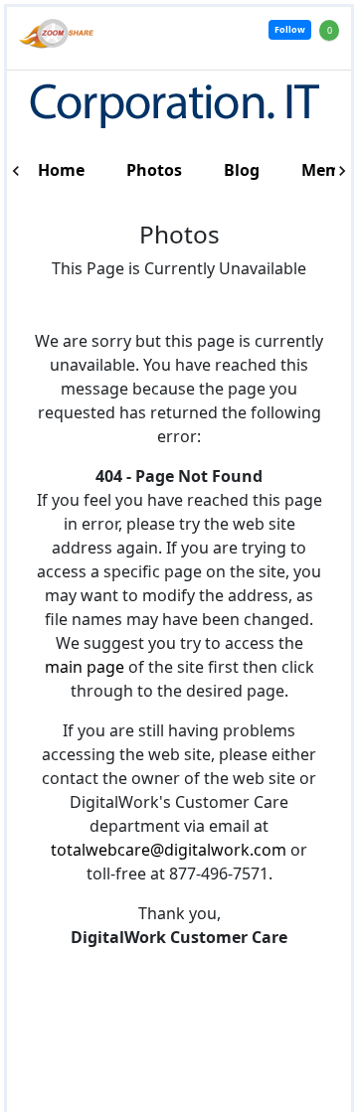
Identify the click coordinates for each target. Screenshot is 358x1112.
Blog (242, 170)
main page (84, 667)
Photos (154, 170)
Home (61, 170)
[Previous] (16, 171)
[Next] (342, 171)
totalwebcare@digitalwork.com (168, 850)
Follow (289, 29)
